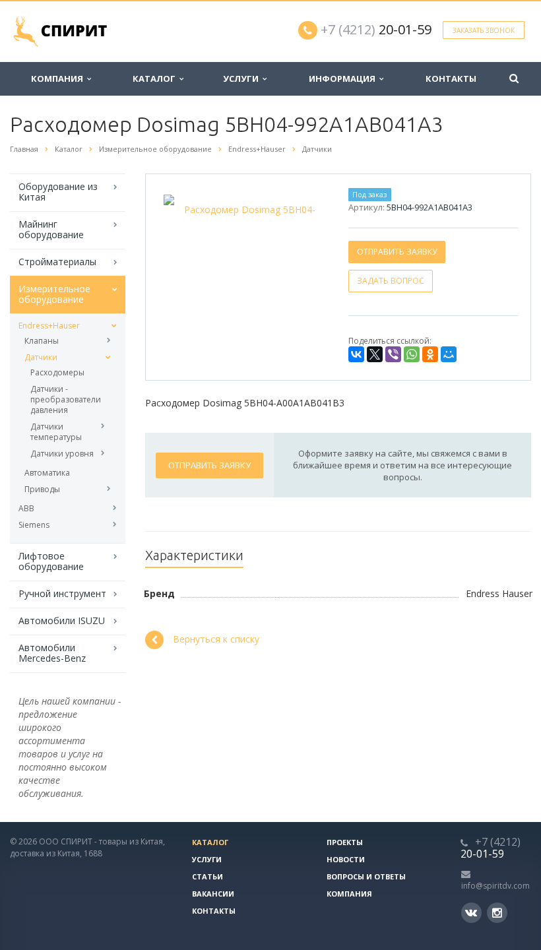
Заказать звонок (484, 30)
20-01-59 (376, 29)
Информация (344, 78)
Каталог (156, 78)
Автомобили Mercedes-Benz (52, 652)
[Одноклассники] (430, 354)
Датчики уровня (62, 453)
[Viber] (393, 354)
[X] (375, 354)
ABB (26, 508)
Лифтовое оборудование (51, 561)
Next (305, 208)
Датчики (40, 357)
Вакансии (213, 894)
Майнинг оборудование (51, 229)
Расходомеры (57, 372)
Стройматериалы (57, 261)
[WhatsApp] (412, 354)
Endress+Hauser (49, 325)
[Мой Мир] (449, 354)
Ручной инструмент (62, 593)
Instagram (497, 912)
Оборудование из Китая (58, 191)
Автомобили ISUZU (61, 620)
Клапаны (41, 340)
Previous (183, 208)
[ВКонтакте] (356, 354)
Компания (59, 78)
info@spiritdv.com (495, 885)
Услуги (243, 78)
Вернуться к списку (216, 639)
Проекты (345, 842)
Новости (346, 859)
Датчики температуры (56, 432)
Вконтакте (471, 912)
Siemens (33, 524)
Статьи (207, 876)
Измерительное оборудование (54, 293)
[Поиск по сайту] (514, 79)
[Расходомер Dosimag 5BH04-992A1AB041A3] (244, 209)
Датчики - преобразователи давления (65, 399)
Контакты (451, 78)
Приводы (42, 489)
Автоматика (47, 472)
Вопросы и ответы (366, 876)
